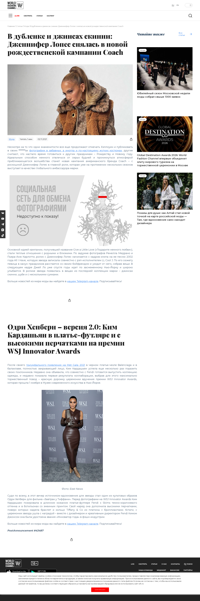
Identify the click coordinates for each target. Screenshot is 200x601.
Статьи (19, 26)
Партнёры (188, 570)
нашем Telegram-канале (82, 281)
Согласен (100, 590)
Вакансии (174, 570)
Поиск (189, 564)
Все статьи (182, 34)
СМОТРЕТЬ (28, 16)
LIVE (17, 16)
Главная (11, 26)
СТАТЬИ (39, 16)
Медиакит (161, 570)
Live (132, 564)
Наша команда (146, 570)
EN (178, 5)
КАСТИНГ (50, 16)
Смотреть (143, 564)
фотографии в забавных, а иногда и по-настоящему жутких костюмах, (76, 150)
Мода (26, 26)
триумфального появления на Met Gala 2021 (55, 365)
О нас (164, 564)
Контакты (175, 564)
